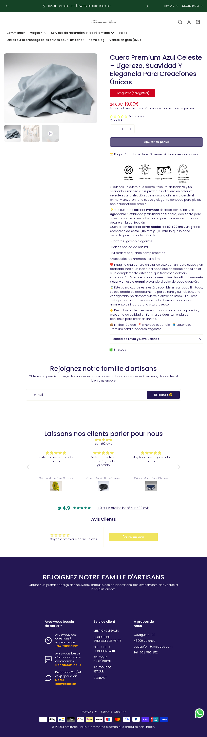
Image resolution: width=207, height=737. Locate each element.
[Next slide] (146, 6)
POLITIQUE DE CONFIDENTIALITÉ (104, 649)
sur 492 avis (103, 444)
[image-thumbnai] (12, 133)
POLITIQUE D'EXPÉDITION (102, 659)
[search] (179, 22)
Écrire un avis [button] (133, 537)
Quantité (116, 120)
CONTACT (100, 678)
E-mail (38, 395)
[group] (50, 88)
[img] (103, 440)
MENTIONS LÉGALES (106, 631)
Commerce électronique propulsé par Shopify (121, 727)
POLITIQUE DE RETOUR (102, 669)
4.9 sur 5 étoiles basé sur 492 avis (123, 508)
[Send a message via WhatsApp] (199, 713)
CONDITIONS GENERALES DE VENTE (107, 639)
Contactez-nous (68, 665)
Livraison (138, 108)
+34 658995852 (66, 646)
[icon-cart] (197, 22)
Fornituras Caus (74, 727)
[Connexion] (188, 22)
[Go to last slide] (7, 6)
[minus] (114, 129)
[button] (119, 116)
